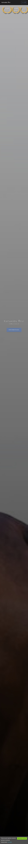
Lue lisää (10, 842)
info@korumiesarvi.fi (14, 324)
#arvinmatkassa (14, 329)
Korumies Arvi (6, 2)
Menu (23, 2)
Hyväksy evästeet (22, 838)
